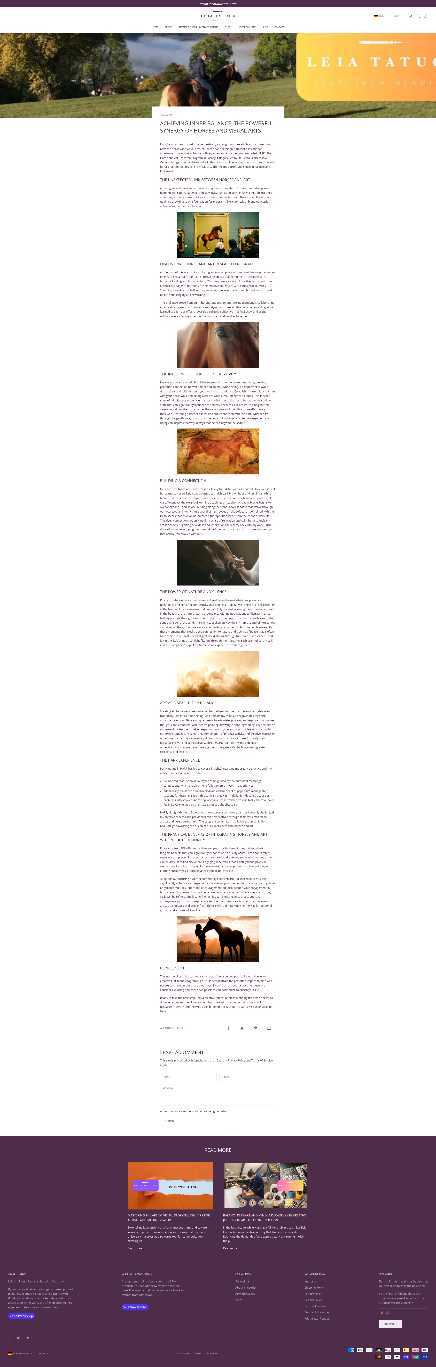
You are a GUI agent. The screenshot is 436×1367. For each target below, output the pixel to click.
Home (155, 27)
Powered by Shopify (207, 1353)
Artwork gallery (246, 27)
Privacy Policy (236, 1060)
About (168, 27)
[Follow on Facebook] (10, 1338)
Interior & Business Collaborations (198, 27)
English (396, 16)
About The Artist (245, 1287)
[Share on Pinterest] (255, 1028)
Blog (265, 27)
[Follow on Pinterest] (27, 1338)
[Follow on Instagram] (18, 1338)
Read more (135, 1248)
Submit (169, 1121)
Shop (227, 27)
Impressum (312, 1281)
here (163, 1011)
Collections (242, 1281)
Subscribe (390, 1324)
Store (238, 1300)
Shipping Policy (314, 1287)
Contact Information (318, 1312)
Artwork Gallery (245, 1294)
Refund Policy (313, 1300)
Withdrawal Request (317, 1318)
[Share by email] (269, 1028)
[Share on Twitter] (241, 1028)
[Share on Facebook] (228, 1028)
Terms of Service (262, 1060)
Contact (279, 27)
